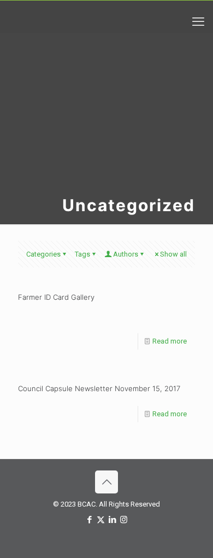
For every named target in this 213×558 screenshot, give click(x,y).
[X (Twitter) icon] (101, 520)
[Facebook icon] (89, 520)
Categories (43, 254)
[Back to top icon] (106, 481)
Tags (82, 254)
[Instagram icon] (124, 520)
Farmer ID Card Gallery (56, 297)
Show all (173, 254)
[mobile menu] (198, 22)
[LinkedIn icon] (112, 520)
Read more (169, 341)
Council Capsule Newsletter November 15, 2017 (99, 388)
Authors (125, 254)
